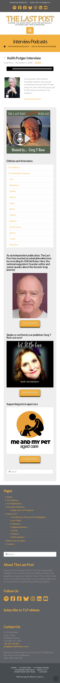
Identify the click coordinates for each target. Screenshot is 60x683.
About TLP (12, 514)
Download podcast (32, 99)
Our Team (16, 520)
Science (13, 221)
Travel (12, 238)
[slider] (32, 68)
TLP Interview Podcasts (19, 173)
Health (12, 191)
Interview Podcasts (16, 507)
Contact (10, 544)
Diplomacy (14, 185)
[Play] (9, 69)
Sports (12, 233)
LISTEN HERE (30, 323)
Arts (11, 179)
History (12, 197)
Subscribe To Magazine (40, 2)
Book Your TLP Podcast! (23, 510)
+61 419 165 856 (11, 643)
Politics (12, 215)
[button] (30, 30)
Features (16, 524)
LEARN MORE (30, 392)
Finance (15, 533)
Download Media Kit (18, 2)
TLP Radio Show (14, 503)
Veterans (13, 244)
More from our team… (16, 540)
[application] (30, 69)
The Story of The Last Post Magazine (29, 517)
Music (38, 63)
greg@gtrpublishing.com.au (16, 646)
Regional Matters (20, 527)
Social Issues (15, 227)
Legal (11, 203)
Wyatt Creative (37, 677)
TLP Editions (14, 167)
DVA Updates (18, 537)
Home (9, 497)
